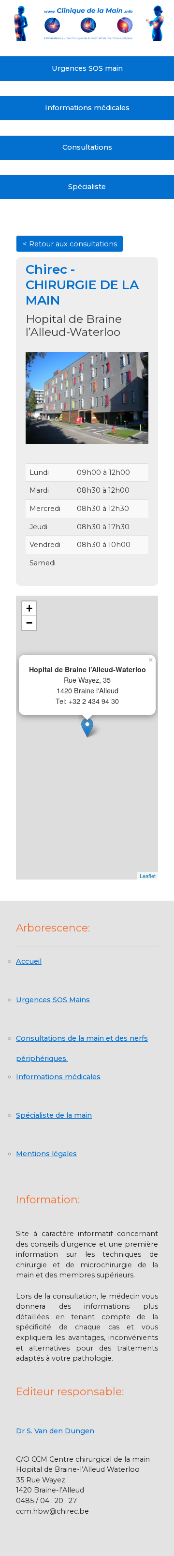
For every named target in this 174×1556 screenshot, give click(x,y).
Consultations (87, 147)
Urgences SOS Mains (53, 999)
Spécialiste (87, 186)
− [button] (29, 623)
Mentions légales (46, 1153)
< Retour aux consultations (70, 244)
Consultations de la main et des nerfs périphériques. (82, 1042)
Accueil (29, 961)
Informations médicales (87, 107)
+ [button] (29, 608)
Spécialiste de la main (54, 1115)
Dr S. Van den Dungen (55, 1431)
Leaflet (148, 876)
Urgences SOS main (87, 68)
